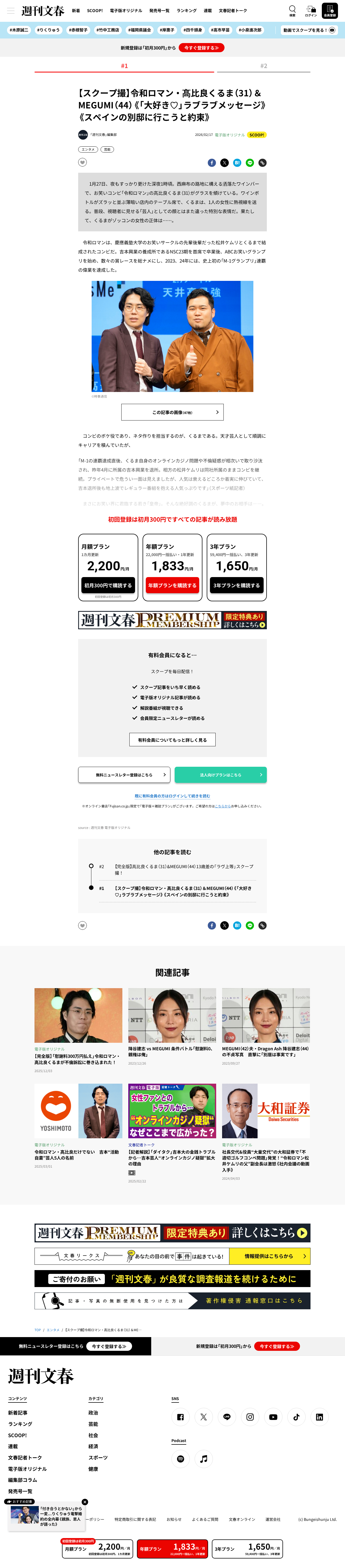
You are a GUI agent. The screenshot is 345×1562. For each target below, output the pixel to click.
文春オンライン (242, 1519)
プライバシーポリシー (85, 1519)
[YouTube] (273, 1417)
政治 (93, 1412)
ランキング (187, 10)
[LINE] (227, 1417)
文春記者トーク (233, 10)
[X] (204, 1417)
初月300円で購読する (108, 585)
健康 (93, 1468)
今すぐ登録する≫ (201, 47)
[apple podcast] (204, 1459)
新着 (76, 10)
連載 (208, 10)
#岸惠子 (167, 30)
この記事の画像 (172, 412)
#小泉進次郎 (250, 30)
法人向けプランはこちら (221, 775)
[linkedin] (319, 1417)
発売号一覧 (159, 10)
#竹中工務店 (107, 30)
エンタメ (88, 149)
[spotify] (180, 1459)
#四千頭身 (193, 30)
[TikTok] (296, 1417)
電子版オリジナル (126, 10)
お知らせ (174, 1519)
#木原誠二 (19, 30)
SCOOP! (95, 10)
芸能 (107, 149)
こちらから (223, 806)
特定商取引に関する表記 (135, 1519)
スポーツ (98, 1457)
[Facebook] (180, 1417)
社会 (93, 1435)
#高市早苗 (220, 30)
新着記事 (17, 1412)
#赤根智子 (78, 30)
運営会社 (273, 1519)
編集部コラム (22, 1479)
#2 (263, 66)
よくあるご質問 (205, 1519)
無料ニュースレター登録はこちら (124, 775)
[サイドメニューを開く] (11, 11)
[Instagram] (250, 1417)
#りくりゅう (48, 30)
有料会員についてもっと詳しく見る (172, 740)
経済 (93, 1446)
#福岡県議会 (139, 30)
